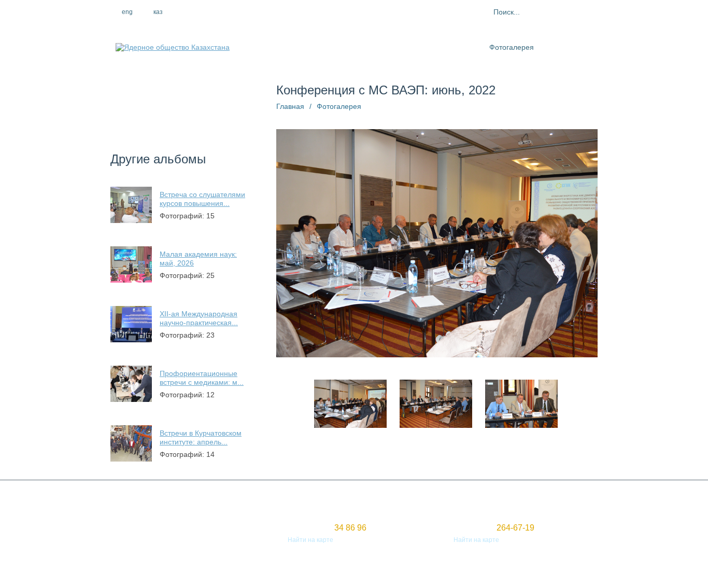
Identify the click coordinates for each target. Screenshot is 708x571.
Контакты (559, 47)
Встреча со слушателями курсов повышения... (202, 198)
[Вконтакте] (246, 12)
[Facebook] (202, 12)
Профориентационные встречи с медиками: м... (202, 377)
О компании (304, 47)
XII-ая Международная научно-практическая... (199, 318)
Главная (290, 106)
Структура (352, 47)
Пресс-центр (401, 47)
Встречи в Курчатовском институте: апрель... (201, 437)
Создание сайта (134, 530)
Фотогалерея (511, 47)
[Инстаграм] (224, 12)
